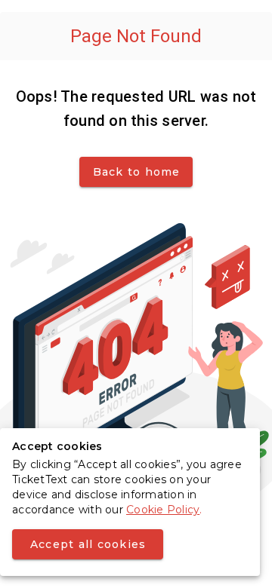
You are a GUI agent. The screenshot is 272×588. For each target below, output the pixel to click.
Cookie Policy (162, 509)
